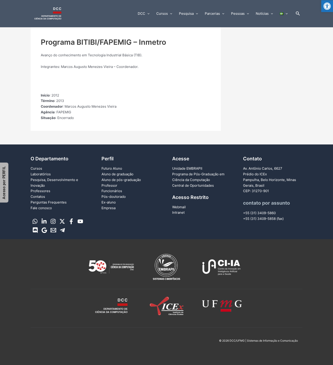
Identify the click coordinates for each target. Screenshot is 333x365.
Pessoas (238, 13)
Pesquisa (186, 13)
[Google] (44, 230)
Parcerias (212, 13)
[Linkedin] (44, 221)
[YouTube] (80, 221)
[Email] (53, 230)
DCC (141, 13)
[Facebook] (71, 221)
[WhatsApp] (35, 221)
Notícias (262, 13)
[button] (327, 6)
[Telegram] (62, 230)
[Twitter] (62, 221)
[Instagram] (53, 221)
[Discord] (35, 230)
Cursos (162, 13)
